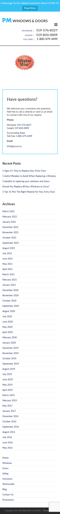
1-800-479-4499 (47, 39)
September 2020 (10, 306)
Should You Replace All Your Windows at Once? (25, 187)
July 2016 (7, 437)
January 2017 (9, 411)
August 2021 (8, 248)
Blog (4, 489)
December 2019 (10, 348)
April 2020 (7, 332)
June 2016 (7, 443)
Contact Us (7, 495)
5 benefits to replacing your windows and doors (25, 181)
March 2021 (8, 274)
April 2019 (7, 390)
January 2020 (9, 343)
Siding (5, 474)
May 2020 (7, 327)
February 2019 (9, 401)
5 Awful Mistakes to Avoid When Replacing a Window (29, 176)
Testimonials (8, 484)
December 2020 (10, 290)
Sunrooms (7, 479)
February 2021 (9, 280)
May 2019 (7, 385)
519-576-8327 (47, 30)
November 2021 (10, 232)
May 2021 (7, 264)
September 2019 (10, 364)
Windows (7, 463)
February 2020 (9, 338)
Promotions (8, 500)
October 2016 (9, 422)
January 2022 (9, 222)
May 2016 (7, 448)
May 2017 (7, 406)
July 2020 (7, 316)
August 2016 (8, 432)
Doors (5, 468)
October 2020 (9, 301)
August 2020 (8, 311)
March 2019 (8, 395)
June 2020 (7, 322)
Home (5, 458)
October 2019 (9, 359)
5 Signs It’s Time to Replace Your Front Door (24, 171)
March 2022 (8, 211)
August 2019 (8, 369)
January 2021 (9, 285)
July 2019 (7, 374)
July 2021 (7, 253)
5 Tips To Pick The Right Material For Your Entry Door (28, 192)
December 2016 (10, 416)
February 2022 (9, 217)
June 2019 (7, 380)
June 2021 (7, 259)
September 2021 (10, 243)
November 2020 (10, 295)
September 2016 (10, 427)
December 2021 (10, 227)
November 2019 (10, 353)
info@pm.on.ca (14, 146)
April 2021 (7, 269)
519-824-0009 (47, 35)
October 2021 (9, 238)
